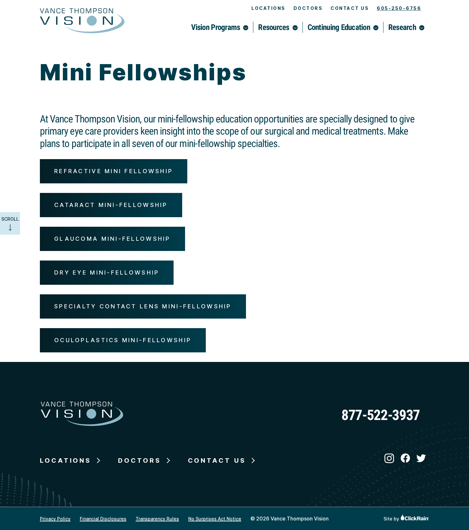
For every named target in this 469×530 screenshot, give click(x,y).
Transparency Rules (157, 518)
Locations (268, 8)
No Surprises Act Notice (214, 518)
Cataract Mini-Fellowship (111, 205)
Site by (391, 518)
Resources (273, 27)
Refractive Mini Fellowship (113, 171)
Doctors (308, 8)
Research (402, 27)
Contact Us (350, 8)
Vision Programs (215, 27)
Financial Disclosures (103, 518)
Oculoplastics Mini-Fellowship (122, 340)
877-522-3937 (380, 415)
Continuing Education (339, 27)
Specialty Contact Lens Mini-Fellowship (143, 306)
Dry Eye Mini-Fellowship (106, 272)
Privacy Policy (55, 518)
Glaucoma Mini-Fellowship (112, 238)
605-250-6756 (399, 8)
